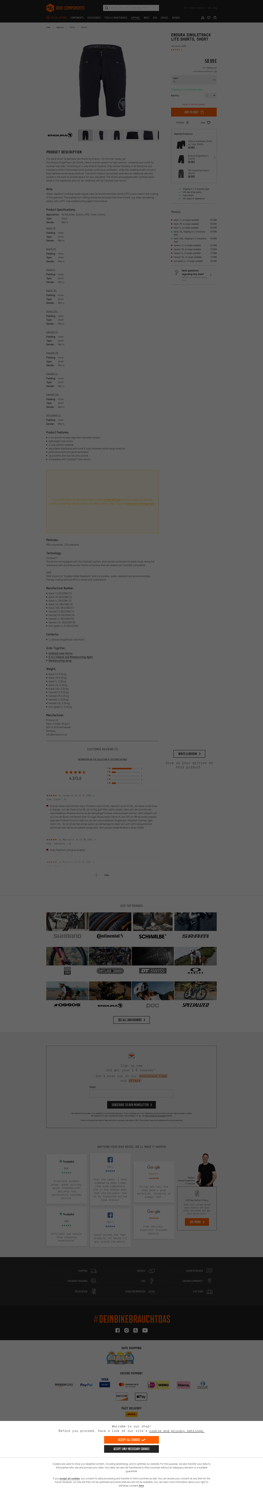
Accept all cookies (129, 1440)
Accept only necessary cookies (131, 1449)
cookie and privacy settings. (177, 1431)
